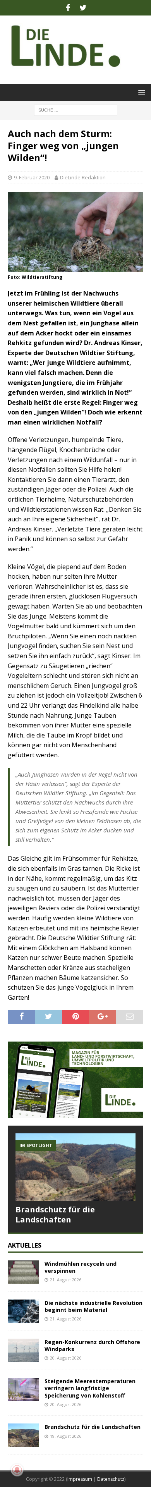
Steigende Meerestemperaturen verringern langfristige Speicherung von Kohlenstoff (90, 1388)
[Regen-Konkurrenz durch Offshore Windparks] (23, 1350)
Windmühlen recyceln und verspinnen (81, 1267)
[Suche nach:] (75, 109)
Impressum (79, 1479)
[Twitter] (83, 7)
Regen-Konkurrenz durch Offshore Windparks (92, 1345)
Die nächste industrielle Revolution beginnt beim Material (93, 1306)
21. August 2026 (65, 1279)
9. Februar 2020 (32, 177)
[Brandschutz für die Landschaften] (75, 1167)
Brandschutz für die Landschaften (55, 1214)
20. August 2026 (65, 1358)
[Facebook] (68, 7)
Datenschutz (110, 1479)
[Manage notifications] (17, 1470)
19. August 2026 (65, 1436)
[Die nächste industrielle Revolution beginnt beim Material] (23, 1311)
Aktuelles (24, 1245)
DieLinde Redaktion (83, 177)
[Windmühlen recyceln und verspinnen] (23, 1272)
